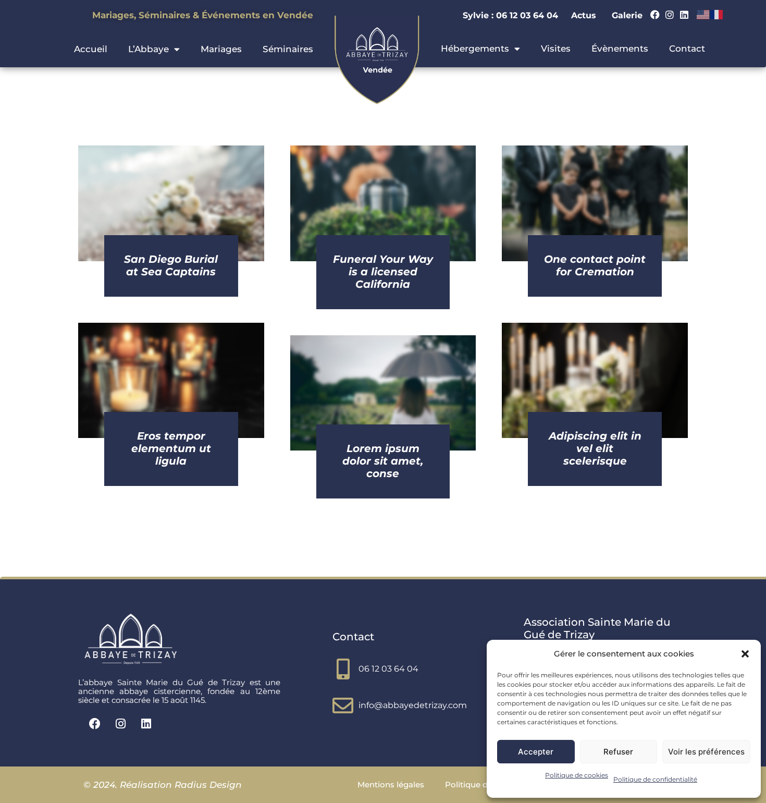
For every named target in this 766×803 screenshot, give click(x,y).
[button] (745, 654)
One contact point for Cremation (595, 265)
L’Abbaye (148, 49)
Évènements (619, 48)
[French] (717, 14)
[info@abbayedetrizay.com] (342, 705)
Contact (687, 48)
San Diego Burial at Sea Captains (171, 265)
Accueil (90, 49)
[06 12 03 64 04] (342, 669)
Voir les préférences (706, 752)
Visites (556, 48)
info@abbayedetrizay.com (413, 705)
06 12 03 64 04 (388, 669)
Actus (583, 15)
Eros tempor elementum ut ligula (171, 448)
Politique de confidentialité (655, 779)
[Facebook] (655, 14)
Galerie (627, 15)
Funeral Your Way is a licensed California (383, 271)
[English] (703, 14)
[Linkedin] (684, 14)
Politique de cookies (576, 775)
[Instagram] (669, 14)
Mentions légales (390, 784)
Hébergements (475, 48)
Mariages (221, 49)
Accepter (535, 752)
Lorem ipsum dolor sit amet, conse (382, 461)
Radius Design (207, 785)
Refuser (618, 752)
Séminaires (288, 49)
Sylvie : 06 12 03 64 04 (512, 15)
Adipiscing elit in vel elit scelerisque (595, 448)
